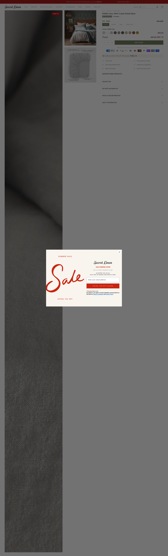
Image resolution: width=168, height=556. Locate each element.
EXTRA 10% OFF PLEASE (103, 286)
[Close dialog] (119, 252)
